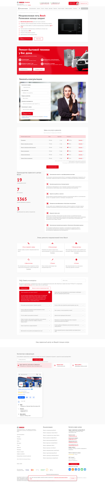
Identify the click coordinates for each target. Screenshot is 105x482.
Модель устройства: (26, 95)
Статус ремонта (84, 8)
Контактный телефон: (26, 85)
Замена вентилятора (25, 154)
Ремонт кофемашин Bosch (48, 445)
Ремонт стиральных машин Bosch (50, 432)
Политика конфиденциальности (52, 474)
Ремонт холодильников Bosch (49, 430)
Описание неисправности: (27, 101)
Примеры (19, 438)
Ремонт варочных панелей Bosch (50, 442)
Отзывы (46, 8)
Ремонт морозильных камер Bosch (50, 458)
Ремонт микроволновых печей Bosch (51, 450)
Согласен (72, 478)
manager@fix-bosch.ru (73, 445)
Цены (38, 8)
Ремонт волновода (25, 151)
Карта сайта (19, 463)
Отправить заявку (39, 69)
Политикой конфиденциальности (42, 361)
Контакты (75, 8)
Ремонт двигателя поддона (27, 143)
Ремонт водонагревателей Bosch (50, 440)
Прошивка (23, 140)
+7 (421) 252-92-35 (45, 3)
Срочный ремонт (32, 8)
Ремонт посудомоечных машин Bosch (51, 435)
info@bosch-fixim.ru (73, 442)
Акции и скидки (61, 8)
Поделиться (70, 469)
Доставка (50, 8)
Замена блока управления (26, 158)
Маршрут (22, 397)
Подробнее (52, 252)
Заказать (80, 140)
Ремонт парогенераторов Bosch (50, 453)
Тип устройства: (25, 90)
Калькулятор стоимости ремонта (24, 456)
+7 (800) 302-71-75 (55, 3)
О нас (42, 8)
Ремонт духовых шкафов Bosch (50, 437)
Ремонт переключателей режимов (28, 147)
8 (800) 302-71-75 (72, 439)
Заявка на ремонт (68, 8)
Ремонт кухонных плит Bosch (49, 447)
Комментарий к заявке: (27, 107)
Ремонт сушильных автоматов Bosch (51, 455)
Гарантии (55, 8)
